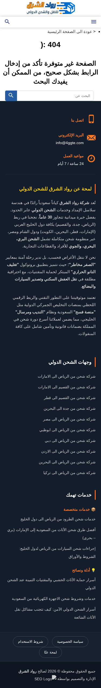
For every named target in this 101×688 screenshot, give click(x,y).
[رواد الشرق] (50, 8)
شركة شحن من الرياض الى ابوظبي (67, 430)
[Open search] (7, 22)
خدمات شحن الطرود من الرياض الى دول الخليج (58, 519)
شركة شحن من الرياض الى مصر (69, 419)
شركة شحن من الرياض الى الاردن (68, 451)
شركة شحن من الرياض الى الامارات (67, 376)
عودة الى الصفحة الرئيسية (69, 31)
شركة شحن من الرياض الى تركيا (69, 473)
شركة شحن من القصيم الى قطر (70, 398)
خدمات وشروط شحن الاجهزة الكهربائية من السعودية (54, 598)
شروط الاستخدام (30, 642)
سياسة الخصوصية (70, 642)
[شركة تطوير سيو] (45, 678)
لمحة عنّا (50, 652)
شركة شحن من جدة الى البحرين (70, 408)
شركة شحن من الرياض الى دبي (70, 440)
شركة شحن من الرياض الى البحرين (67, 462)
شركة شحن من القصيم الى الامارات (67, 387)
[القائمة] (93, 22)
